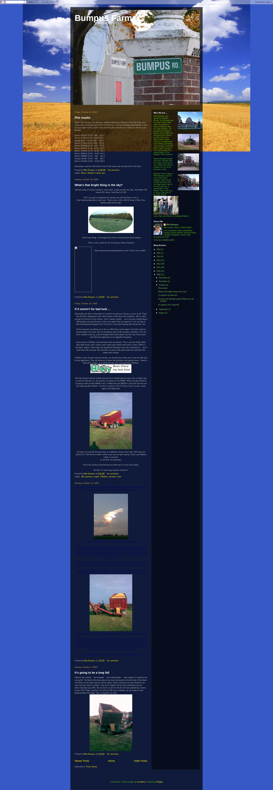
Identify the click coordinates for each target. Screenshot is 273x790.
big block (89, 477)
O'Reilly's (104, 477)
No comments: (114, 170)
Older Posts (140, 760)
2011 (159, 267)
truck (119, 477)
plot (103, 173)
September (163, 309)
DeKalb (91, 173)
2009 (159, 275)
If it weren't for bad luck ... (92, 309)
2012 (159, 264)
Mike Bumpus (172, 225)
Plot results (82, 117)
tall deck (112, 477)
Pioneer (98, 173)
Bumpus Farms (106, 18)
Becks (83, 173)
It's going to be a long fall (92, 672)
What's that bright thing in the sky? (99, 185)
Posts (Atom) (91, 767)
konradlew (141, 782)
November (163, 281)
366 (82, 477)
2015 (159, 253)
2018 (159, 249)
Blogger (160, 782)
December (163, 278)
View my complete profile (164, 240)
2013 (159, 260)
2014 (159, 256)
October (162, 285)
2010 (159, 271)
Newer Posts (82, 760)
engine (96, 477)
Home (111, 760)
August (162, 313)
